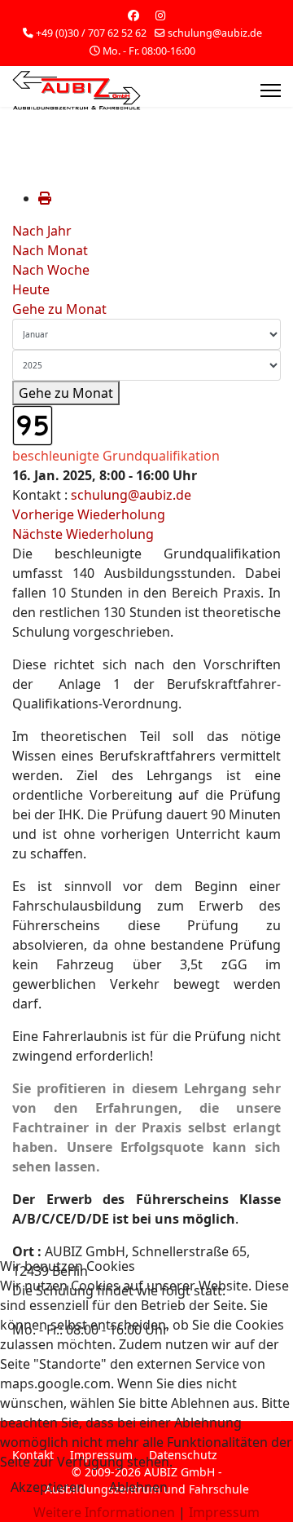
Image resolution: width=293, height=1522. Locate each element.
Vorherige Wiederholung (88, 514)
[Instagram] (160, 15)
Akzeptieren (48, 1487)
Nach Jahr (42, 231)
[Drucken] (44, 198)
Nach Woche (51, 270)
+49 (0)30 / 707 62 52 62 (91, 33)
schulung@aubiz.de (215, 33)
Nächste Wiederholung (83, 534)
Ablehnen (138, 1487)
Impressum (224, 1512)
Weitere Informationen (104, 1512)
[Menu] (270, 90)
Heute (31, 289)
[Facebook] (133, 15)
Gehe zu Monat (59, 309)
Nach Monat (50, 250)
